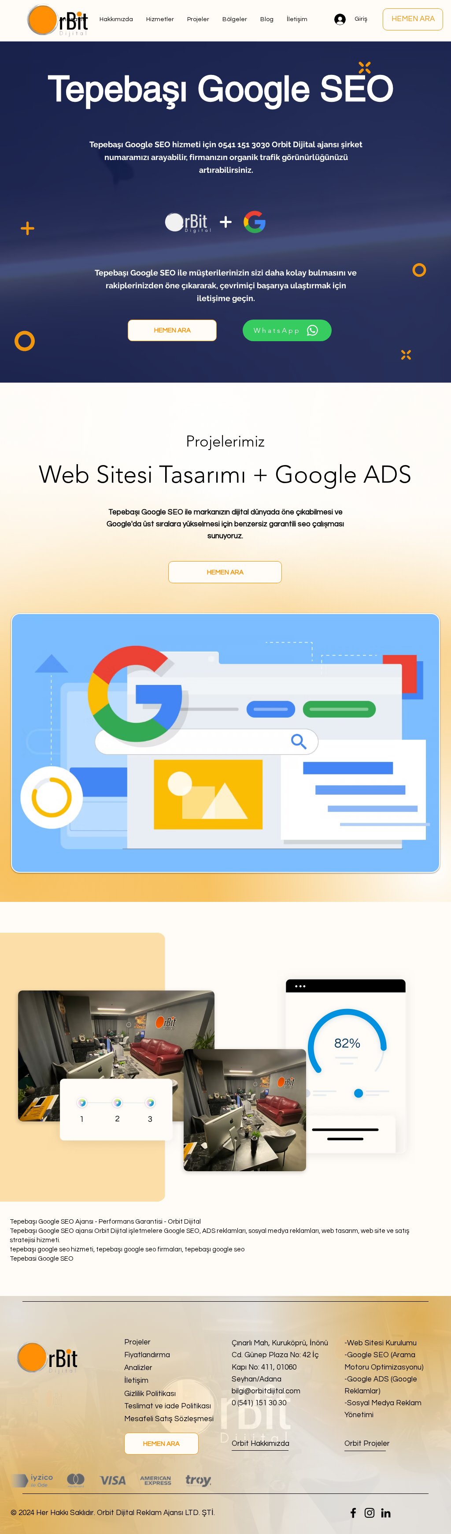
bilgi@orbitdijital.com (266, 1391)
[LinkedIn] (385, 1512)
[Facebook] (353, 1512)
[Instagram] (369, 1512)
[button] (235, 19)
